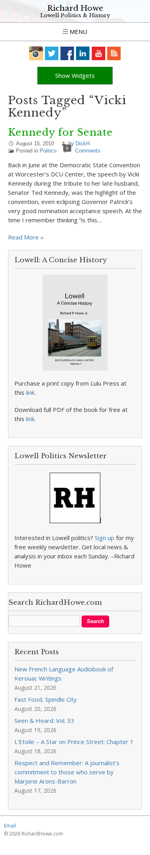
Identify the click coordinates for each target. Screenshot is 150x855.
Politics (48, 151)
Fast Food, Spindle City (45, 699)
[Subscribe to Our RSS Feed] (114, 53)
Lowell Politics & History (75, 15)
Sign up (104, 538)
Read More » (26, 237)
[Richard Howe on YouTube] (99, 53)
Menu (77, 32)
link (30, 392)
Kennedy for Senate (60, 132)
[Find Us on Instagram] (36, 53)
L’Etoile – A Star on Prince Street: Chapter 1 (74, 742)
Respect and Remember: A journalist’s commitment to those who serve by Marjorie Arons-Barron (67, 772)
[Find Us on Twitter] (52, 53)
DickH (83, 143)
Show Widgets (75, 75)
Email (10, 825)
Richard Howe (75, 8)
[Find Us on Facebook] (67, 53)
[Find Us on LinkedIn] (83, 53)
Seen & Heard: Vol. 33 (44, 720)
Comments (87, 151)
